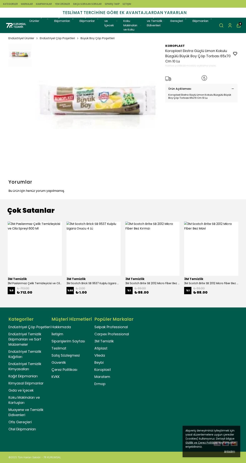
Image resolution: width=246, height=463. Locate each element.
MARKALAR (27, 4)
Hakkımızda (61, 327)
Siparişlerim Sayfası (68, 341)
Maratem (102, 376)
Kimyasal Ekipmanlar (87, 19)
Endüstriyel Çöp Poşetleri (57, 38)
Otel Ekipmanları (200, 19)
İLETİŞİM (127, 4)
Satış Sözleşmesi (66, 355)
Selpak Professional (111, 327)
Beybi (99, 362)
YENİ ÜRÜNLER (62, 4)
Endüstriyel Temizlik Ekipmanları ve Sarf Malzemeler (24, 339)
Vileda (99, 355)
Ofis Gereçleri (176, 19)
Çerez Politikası (64, 369)
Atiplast (100, 348)
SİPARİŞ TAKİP (112, 4)
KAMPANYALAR (44, 4)
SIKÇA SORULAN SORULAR (87, 4)
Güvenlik (59, 362)
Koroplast (102, 369)
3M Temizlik (104, 341)
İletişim (57, 334)
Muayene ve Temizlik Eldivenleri (154, 21)
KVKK (56, 376)
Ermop (100, 383)
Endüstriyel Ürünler (37, 19)
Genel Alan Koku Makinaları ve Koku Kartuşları (131, 25)
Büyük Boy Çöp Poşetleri (98, 38)
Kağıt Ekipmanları (62, 19)
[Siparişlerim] (230, 25)
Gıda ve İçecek (109, 21)
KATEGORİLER (10, 4)
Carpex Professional (111, 334)
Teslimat (59, 348)
